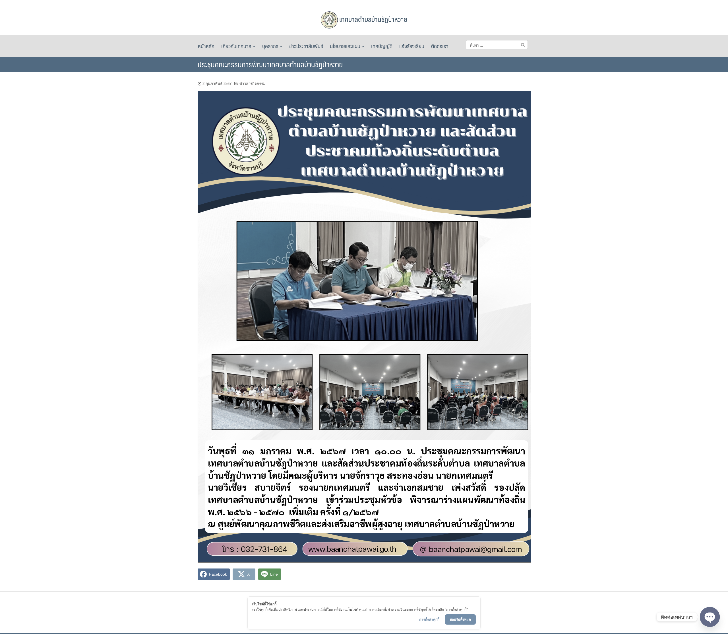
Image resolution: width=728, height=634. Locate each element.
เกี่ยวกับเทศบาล (237, 45)
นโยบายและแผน (345, 45)
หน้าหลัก (206, 45)
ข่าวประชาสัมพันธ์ (306, 45)
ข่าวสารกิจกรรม (252, 83)
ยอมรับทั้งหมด (460, 619)
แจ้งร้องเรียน (411, 45)
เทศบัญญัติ (381, 45)
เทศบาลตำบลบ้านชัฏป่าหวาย (372, 19)
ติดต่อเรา (439, 45)
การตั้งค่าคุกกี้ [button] (429, 619)
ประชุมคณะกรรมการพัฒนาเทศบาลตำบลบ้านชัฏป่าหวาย (270, 64)
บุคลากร (271, 45)
